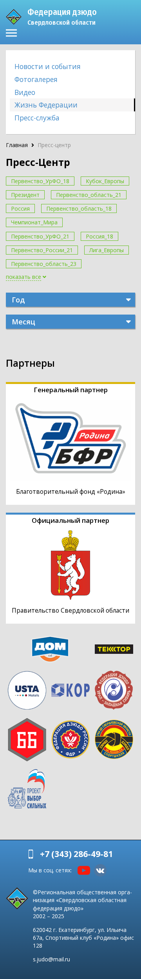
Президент (25, 194)
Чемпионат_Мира (34, 222)
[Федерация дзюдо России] (70, 739)
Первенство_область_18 (79, 208)
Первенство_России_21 (42, 250)
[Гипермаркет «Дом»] (50, 649)
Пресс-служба (37, 117)
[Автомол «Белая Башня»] (27, 740)
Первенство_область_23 (43, 263)
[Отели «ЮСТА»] (27, 690)
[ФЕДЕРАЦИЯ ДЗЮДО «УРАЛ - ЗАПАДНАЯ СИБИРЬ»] (113, 690)
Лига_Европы (106, 250)
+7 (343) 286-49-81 (76, 853)
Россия (20, 208)
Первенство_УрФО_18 (40, 181)
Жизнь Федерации (46, 104)
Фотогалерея (36, 79)
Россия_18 (99, 236)
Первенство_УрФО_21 (40, 236)
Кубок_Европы (105, 181)
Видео (24, 92)
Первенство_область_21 (88, 194)
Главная (17, 145)
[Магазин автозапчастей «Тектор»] (113, 649)
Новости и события (47, 66)
